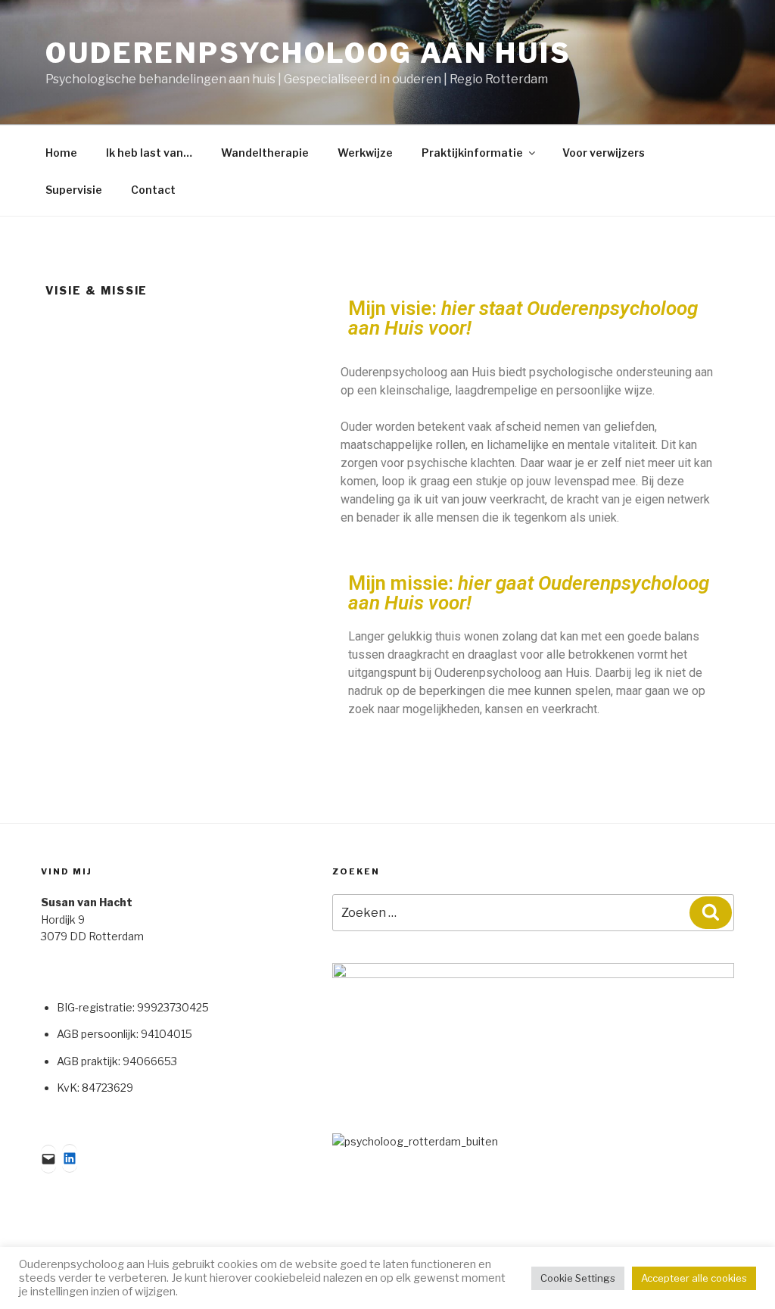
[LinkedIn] (69, 1158)
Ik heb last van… (149, 152)
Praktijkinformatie (472, 152)
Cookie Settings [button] (577, 1278)
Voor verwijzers (603, 152)
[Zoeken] (710, 912)
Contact (153, 189)
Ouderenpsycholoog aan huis (308, 53)
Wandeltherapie (265, 152)
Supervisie (73, 189)
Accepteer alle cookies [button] (694, 1278)
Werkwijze (365, 152)
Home (61, 152)
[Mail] (48, 1159)
